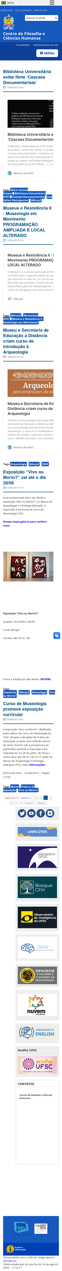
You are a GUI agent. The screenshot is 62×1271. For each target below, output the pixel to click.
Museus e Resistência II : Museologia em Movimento (23, 320)
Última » (41, 803)
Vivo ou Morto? (28, 790)
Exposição (10, 692)
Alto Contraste (23, 10)
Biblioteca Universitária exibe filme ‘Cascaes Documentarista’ (27, 76)
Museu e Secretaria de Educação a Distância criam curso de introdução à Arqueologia (26, 341)
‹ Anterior (24, 798)
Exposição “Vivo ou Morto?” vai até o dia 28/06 (24, 477)
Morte (15, 786)
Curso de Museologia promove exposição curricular (24, 708)
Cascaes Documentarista (28, 196)
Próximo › (29, 803)
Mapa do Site (40, 10)
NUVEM (45, 679)
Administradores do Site (45, 44)
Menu (49, 53)
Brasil (10, 2)
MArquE (36, 200)
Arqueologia (18, 464)
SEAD (45, 464)
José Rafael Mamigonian (27, 198)
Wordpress (10, 1260)
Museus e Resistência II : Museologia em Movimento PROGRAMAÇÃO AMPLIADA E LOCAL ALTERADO (27, 221)
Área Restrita (23, 44)
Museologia (39, 692)
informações (37, 764)
